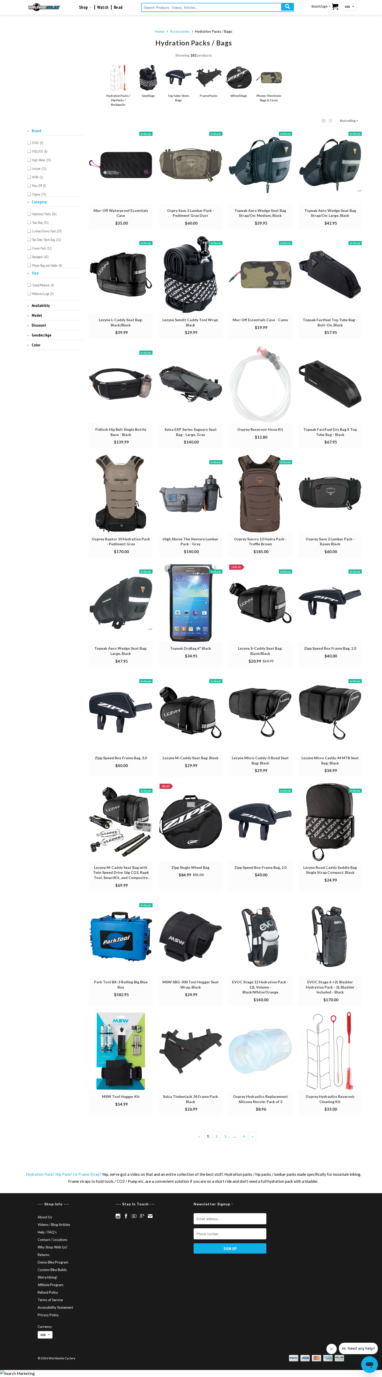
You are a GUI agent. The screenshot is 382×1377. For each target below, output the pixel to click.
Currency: (45, 1327)
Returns (43, 1255)
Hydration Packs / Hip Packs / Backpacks (118, 100)
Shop (84, 7)
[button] (323, 120)
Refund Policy (48, 1292)
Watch (103, 7)
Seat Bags (148, 96)
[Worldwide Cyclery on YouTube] (134, 1216)
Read (118, 7)
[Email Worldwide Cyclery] (150, 1216)
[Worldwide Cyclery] (44, 7)
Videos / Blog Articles (54, 1224)
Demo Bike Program (53, 1262)
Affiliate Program (50, 1285)
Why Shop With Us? (53, 1247)
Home (159, 31)
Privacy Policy (48, 1315)
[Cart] (335, 7)
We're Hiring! (47, 1277)
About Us (45, 1217)
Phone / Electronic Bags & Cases (268, 98)
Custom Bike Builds (52, 1270)
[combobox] (217, 7)
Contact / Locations (52, 1240)
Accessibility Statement (55, 1307)
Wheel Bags (238, 96)
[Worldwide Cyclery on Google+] (142, 1216)
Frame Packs (209, 96)
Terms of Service (50, 1300)
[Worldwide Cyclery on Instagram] (118, 1216)
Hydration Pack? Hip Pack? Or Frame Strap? (63, 1174)
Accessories (180, 31)
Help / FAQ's (47, 1232)
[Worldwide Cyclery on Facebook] (126, 1216)
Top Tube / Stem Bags (178, 98)
